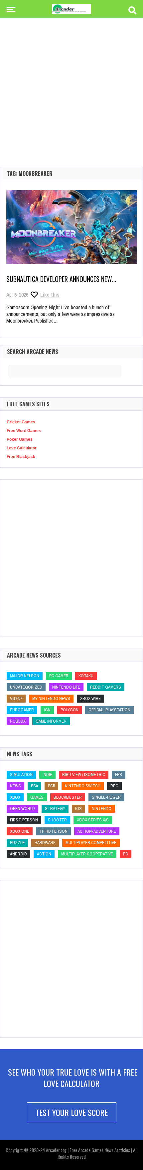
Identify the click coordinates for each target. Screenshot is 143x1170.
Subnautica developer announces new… (61, 279)
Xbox (15, 797)
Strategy (55, 808)
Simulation (21, 774)
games (37, 797)
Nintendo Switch (82, 786)
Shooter (57, 820)
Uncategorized (26, 687)
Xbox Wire (90, 698)
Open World (22, 808)
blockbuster (68, 797)
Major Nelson (24, 676)
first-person (24, 820)
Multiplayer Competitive (91, 842)
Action (44, 854)
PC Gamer (59, 676)
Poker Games (20, 439)
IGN (47, 710)
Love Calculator (22, 448)
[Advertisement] (71, 81)
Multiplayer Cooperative (87, 854)
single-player (106, 797)
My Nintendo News (51, 698)
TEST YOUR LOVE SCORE (72, 1112)
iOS (78, 808)
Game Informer (51, 721)
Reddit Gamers (105, 687)
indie (47, 774)
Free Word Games (24, 430)
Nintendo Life (66, 687)
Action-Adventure (96, 831)
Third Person (53, 831)
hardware (45, 842)
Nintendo (101, 808)
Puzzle (17, 842)
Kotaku (85, 676)
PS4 (34, 786)
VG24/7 (16, 698)
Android (18, 854)
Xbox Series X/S (93, 820)
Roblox (18, 721)
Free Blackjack (21, 456)
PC (125, 854)
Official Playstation (109, 710)
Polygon (69, 710)
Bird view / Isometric (83, 774)
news (15, 786)
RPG (114, 786)
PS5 (51, 786)
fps (118, 774)
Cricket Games (21, 422)
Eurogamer (22, 710)
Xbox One (19, 831)
